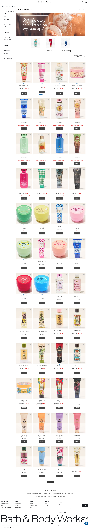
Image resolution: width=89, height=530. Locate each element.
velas (64, 496)
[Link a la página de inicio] (3, 6)
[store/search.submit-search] (68, 2)
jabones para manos (58, 496)
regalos (59, 493)
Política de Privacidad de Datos (75, 508)
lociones (52, 496)
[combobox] (74, 2)
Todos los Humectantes (10, 6)
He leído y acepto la (71, 508)
